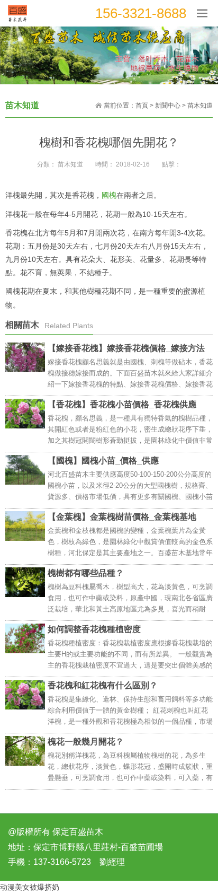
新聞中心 (167, 105)
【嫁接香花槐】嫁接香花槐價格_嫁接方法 (126, 348)
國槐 (109, 195)
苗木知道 (200, 105)
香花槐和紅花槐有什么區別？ (103, 685)
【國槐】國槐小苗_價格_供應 (103, 460)
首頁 (141, 105)
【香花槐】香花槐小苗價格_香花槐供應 (122, 404)
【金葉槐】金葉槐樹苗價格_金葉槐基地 (122, 516)
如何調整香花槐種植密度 (94, 629)
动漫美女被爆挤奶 (29, 887)
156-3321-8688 (140, 13)
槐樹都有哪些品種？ (86, 572)
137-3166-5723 (62, 861)
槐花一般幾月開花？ (86, 741)
